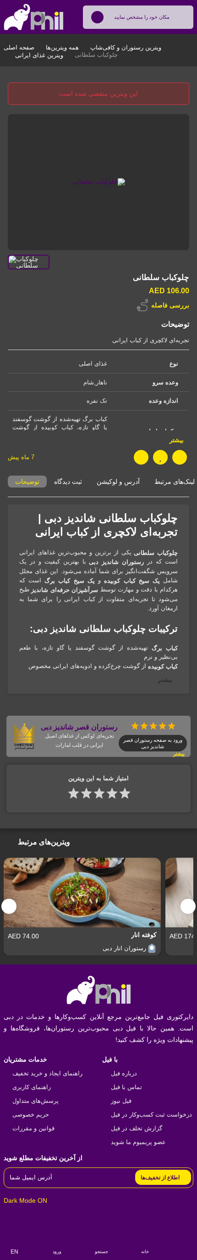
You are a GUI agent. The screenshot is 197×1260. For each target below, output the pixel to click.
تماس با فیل (126, 1087)
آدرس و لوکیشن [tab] (118, 481)
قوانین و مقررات (33, 1128)
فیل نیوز (121, 1100)
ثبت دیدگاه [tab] (68, 481)
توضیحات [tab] (27, 481)
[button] (188, 906)
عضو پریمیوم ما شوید (138, 1142)
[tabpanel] (98, 599)
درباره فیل (124, 1073)
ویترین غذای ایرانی (39, 55)
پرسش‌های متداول (35, 1100)
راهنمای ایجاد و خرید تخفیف (47, 1073)
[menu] (185, 1247)
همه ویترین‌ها (62, 47)
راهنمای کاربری (31, 1087)
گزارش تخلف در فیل (136, 1128)
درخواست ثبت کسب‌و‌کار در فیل (151, 1114)
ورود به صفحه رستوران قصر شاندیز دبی (152, 743)
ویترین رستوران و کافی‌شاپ (125, 47)
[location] (97, 17)
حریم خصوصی (30, 1114)
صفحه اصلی (19, 47)
